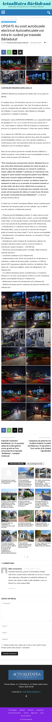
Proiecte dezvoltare (12, 17)
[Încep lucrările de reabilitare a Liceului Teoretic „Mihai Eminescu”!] (26, 494)
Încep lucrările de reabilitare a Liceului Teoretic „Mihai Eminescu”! (25, 504)
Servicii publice (26, 716)
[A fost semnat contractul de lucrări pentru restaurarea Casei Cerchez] (26, 536)
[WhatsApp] (9, 52)
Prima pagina (12, 710)
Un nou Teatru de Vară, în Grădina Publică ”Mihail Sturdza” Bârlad (43, 544)
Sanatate (22, 710)
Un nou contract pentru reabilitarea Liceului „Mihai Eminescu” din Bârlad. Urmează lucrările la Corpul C (9, 504)
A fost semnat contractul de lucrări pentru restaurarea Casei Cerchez (25, 545)
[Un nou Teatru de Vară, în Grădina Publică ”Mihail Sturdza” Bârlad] (43, 536)
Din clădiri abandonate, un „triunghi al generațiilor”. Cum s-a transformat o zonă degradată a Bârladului (42, 483)
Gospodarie (40, 710)
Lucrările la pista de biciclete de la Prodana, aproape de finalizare (26, 524)
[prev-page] (24, 557)
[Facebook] (3, 52)
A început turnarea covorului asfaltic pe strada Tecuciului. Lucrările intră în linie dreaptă (42, 504)
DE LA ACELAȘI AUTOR (34, 464)
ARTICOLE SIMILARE (17, 464)
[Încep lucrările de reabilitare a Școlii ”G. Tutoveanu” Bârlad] (43, 516)
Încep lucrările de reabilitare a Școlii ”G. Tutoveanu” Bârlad (42, 524)
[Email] (14, 52)
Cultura (26, 713)
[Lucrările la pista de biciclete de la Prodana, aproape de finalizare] (26, 516)
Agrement (34, 713)
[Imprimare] (20, 52)
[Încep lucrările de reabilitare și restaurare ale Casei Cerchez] (9, 516)
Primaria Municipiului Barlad (17, 43)
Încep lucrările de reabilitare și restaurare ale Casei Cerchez (8, 525)
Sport (42, 713)
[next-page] (27, 557)
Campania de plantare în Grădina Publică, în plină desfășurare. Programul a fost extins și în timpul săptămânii (39, 445)
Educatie (30, 710)
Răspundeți (11, 588)
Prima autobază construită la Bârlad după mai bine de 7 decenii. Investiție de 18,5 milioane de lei (25, 483)
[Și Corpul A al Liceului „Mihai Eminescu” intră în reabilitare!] (9, 473)
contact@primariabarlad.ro (31, 692)
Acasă (2, 17)
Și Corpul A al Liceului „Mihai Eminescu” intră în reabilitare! (8, 481)
